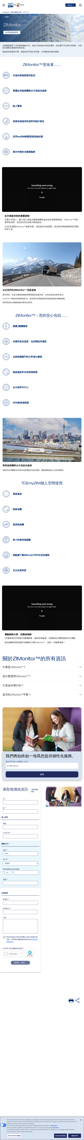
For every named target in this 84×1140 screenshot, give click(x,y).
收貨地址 (7, 908)
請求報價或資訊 (11, 32)
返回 (7, 17)
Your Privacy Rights (14, 1136)
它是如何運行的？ (13, 685)
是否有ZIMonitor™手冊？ (17, 694)
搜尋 (42, 774)
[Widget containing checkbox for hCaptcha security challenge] (18, 954)
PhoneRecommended (11, 869)
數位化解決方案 (16, 12)
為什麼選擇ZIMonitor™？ (17, 676)
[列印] (71, 1000)
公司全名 (7, 833)
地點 (5, 850)
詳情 (4, 918)
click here (54, 1125)
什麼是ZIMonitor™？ (14, 667)
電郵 (5, 879)
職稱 (4, 823)
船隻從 (6, 899)
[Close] (80, 1120)
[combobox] (42, 766)
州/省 (5, 859)
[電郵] (77, 1000)
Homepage (6, 12)
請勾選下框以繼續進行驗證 (13, 948)
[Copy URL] (42, 192)
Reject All (75, 1136)
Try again (42, 197)
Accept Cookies (60, 1136)
